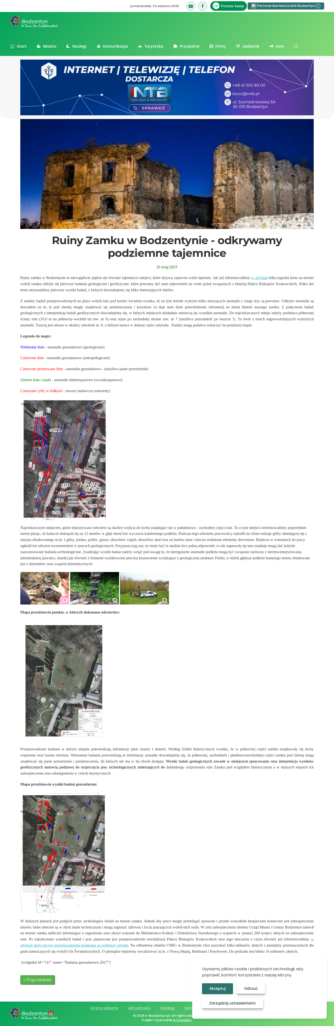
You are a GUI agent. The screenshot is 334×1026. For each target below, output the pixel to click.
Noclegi (167, 1008)
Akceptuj (217, 988)
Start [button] (22, 46)
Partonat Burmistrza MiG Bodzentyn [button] (286, 5)
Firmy (220, 46)
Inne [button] (280, 46)
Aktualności (139, 1008)
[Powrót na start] (34, 21)
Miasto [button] (49, 46)
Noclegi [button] (79, 46)
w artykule (259, 278)
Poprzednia (39, 980)
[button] (295, 46)
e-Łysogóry (182, 1020)
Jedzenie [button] (250, 46)
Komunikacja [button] (115, 46)
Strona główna (104, 1008)
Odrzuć (251, 988)
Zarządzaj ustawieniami (232, 1003)
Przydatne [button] (189, 46)
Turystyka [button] (153, 46)
